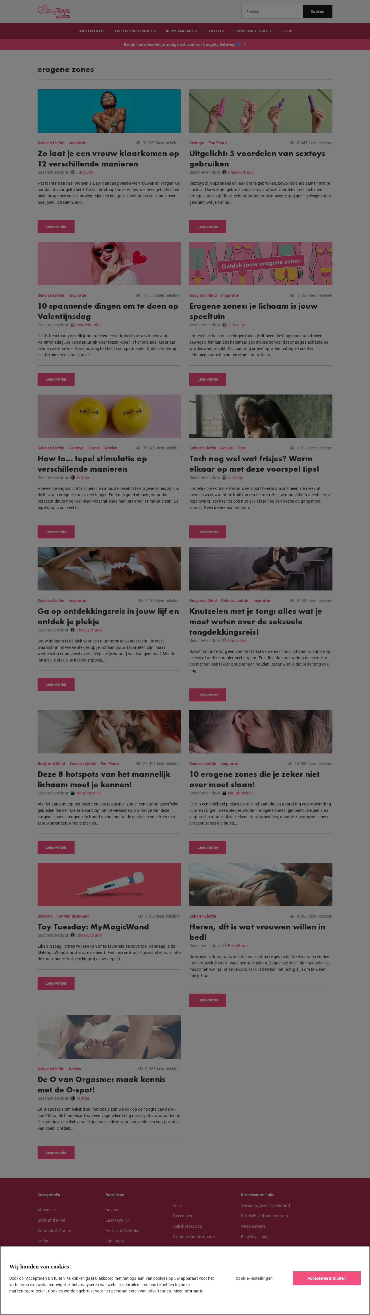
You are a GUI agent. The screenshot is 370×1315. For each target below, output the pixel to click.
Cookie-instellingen (254, 1278)
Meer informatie (188, 1291)
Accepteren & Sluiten (327, 1278)
